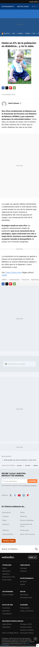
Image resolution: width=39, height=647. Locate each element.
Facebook (3, 87)
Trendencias (6, 608)
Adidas (20, 33)
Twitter (6, 87)
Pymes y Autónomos (26, 611)
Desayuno (5, 524)
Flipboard (10, 87)
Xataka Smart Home (8, 577)
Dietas (4, 520)
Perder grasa (24, 530)
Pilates (36, 465)
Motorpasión (24, 594)
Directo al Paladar (8, 594)
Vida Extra (23, 571)
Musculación (6, 512)
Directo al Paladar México (10, 633)
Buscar (36, 549)
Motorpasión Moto (26, 597)
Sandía (27, 33)
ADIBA (4, 275)
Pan (14, 33)
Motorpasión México (26, 633)
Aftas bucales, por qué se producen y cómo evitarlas (20, 460)
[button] (15, 103)
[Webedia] (34, 1)
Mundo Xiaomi (6, 580)
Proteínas (5, 516)
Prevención (26, 279)
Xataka (4, 568)
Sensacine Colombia (26, 630)
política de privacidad (29, 485)
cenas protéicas (7, 534)
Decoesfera (6, 611)
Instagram (23, 495)
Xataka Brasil (6, 627)
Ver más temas (8, 541)
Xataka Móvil (6, 571)
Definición (5, 530)
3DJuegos (23, 568)
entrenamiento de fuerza (26, 525)
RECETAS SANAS (23, 6)
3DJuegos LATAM (26, 624)
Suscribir (32, 481)
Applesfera (5, 574)
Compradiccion (7, 613)
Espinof (22, 584)
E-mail (14, 87)
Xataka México (7, 624)
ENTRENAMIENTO (8, 6)
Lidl (34, 33)
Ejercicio (7, 33)
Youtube (19, 495)
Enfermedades (15, 279)
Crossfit (28, 465)
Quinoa (19, 465)
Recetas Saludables (27, 520)
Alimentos (23, 516)
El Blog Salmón (25, 608)
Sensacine (23, 581)
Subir (31, 557)
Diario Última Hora (13, 272)
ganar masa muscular (27, 534)
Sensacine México (26, 627)
